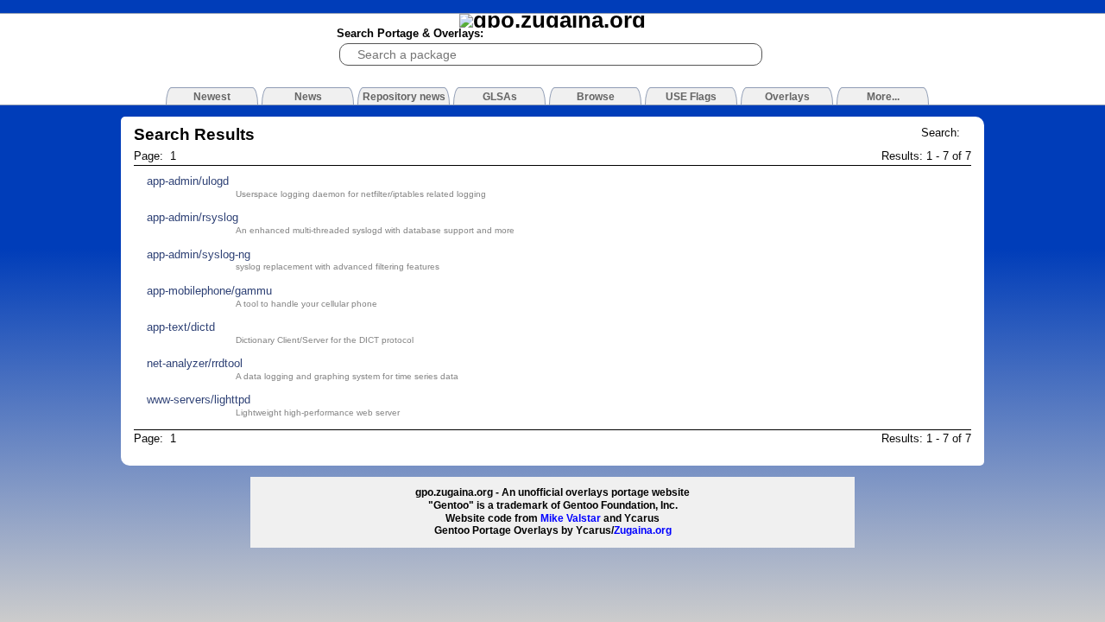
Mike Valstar (570, 518)
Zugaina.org (643, 530)
